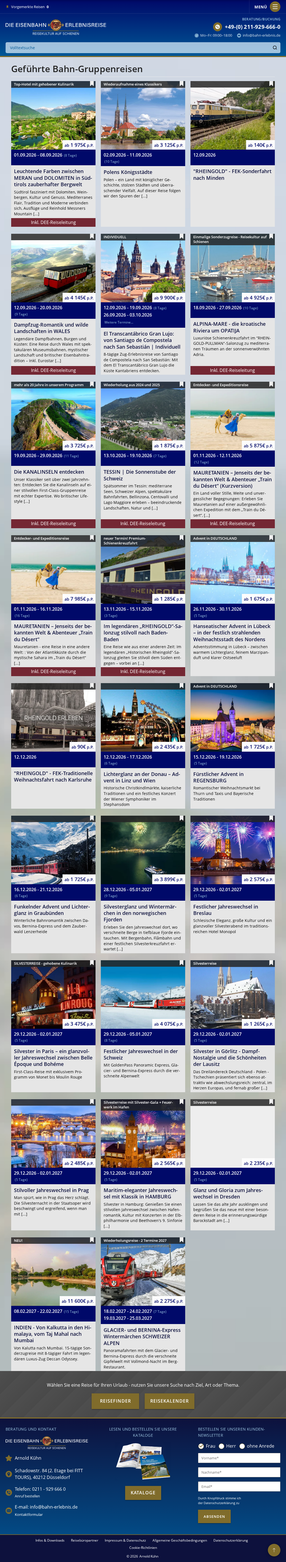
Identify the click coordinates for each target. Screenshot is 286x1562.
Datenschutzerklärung (230, 1540)
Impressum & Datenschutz (125, 1540)
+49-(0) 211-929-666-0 (252, 26)
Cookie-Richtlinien (143, 1547)
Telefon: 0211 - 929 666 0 (40, 1489)
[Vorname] (239, 1458)
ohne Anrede (260, 1446)
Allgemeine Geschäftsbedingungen (179, 1540)
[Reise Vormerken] (92, 83)
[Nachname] (239, 1472)
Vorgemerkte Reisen (30, 6)
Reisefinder (115, 1401)
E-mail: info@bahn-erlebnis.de (46, 1507)
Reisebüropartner (84, 1540)
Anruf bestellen (27, 1496)
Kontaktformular (29, 1514)
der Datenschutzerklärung (216, 1503)
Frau (210, 1446)
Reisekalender (169, 1401)
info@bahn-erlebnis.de (261, 35)
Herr (231, 1446)
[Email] (239, 1486)
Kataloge (143, 1493)
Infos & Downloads (50, 1540)
